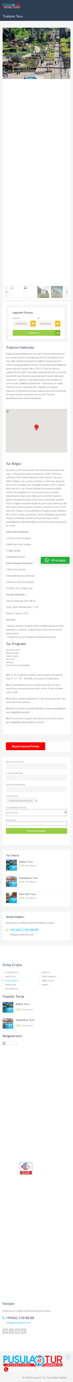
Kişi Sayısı (11, 820)
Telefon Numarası (15, 785)
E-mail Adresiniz (14, 773)
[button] (55, 560)
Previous (7, 156)
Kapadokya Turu (28, 877)
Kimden (16, 318)
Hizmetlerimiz (12, 988)
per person (27, 865)
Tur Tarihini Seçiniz (16, 807)
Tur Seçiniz (12, 796)
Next (65, 156)
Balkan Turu (26, 861)
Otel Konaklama (49, 976)
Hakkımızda (10, 984)
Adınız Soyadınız (15, 762)
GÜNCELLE (34, 333)
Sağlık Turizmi (48, 980)
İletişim (45, 984)
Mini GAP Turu (27, 894)
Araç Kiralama (11, 980)
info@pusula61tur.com (22, 934)
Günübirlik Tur (11, 972)
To (38, 318)
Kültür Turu (10, 976)
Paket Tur (46, 972)
